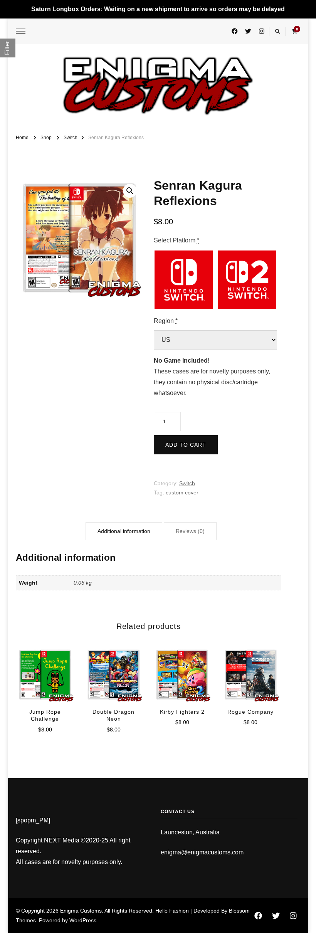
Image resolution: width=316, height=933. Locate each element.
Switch (187, 483)
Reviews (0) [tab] (190, 531)
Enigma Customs (81, 911)
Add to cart (185, 445)
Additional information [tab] (123, 531)
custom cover (182, 492)
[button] (130, 191)
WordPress (82, 920)
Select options (45, 671)
